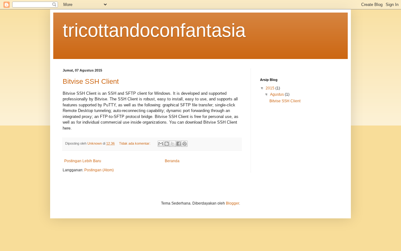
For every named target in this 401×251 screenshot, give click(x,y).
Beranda (172, 161)
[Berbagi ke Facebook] (178, 144)
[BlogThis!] (167, 144)
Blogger (232, 203)
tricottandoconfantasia (154, 30)
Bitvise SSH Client (91, 81)
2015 (270, 88)
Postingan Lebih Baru (82, 161)
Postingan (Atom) (99, 170)
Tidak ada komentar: (135, 143)
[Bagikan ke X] (172, 144)
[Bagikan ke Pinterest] (184, 144)
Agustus (277, 94)
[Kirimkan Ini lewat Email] (161, 144)
